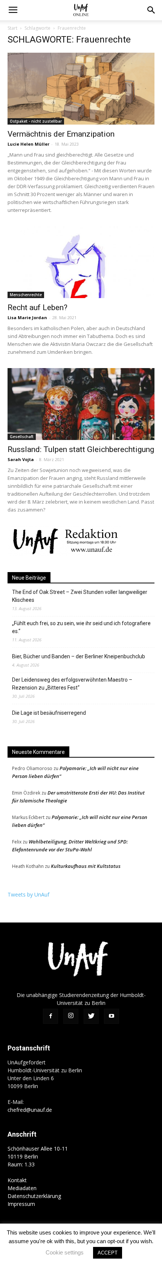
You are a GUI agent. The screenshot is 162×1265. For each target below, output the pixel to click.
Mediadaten (22, 1188)
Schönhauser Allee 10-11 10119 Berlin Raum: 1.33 (38, 1156)
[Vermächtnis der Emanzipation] (81, 89)
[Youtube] (111, 1016)
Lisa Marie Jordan (27, 317)
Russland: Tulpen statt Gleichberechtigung (81, 449)
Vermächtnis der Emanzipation (61, 134)
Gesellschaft (22, 436)
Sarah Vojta (21, 459)
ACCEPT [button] (108, 1253)
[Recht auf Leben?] (81, 262)
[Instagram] (70, 1016)
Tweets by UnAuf (28, 894)
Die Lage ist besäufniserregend (49, 713)
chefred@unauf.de (30, 1109)
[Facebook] (50, 1016)
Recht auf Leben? (37, 307)
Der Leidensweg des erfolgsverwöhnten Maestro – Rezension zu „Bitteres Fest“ (72, 684)
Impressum (21, 1203)
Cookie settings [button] (65, 1252)
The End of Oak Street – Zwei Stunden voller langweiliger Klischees (79, 596)
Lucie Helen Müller (28, 144)
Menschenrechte (26, 294)
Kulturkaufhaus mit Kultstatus (86, 866)
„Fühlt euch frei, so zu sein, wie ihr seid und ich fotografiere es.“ (81, 627)
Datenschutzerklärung (34, 1196)
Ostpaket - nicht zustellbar (36, 121)
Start (12, 28)
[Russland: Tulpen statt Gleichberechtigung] (81, 404)
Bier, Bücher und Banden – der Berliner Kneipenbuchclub (78, 656)
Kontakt (17, 1180)
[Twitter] (91, 1016)
